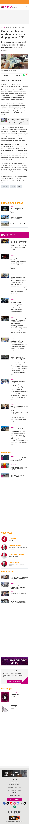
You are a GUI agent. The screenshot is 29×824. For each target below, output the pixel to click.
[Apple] (25, 803)
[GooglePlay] (14, 807)
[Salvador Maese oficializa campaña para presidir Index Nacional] (5, 285)
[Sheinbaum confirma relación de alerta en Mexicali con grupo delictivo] (5, 577)
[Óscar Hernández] (4, 564)
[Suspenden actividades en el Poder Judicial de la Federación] (5, 601)
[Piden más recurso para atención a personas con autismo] (5, 263)
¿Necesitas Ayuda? (14, 799)
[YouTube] (11, 803)
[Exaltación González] (4, 547)
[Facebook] (4, 803)
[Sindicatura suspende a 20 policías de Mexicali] (5, 306)
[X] (7, 803)
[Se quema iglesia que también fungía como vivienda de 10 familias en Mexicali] (5, 326)
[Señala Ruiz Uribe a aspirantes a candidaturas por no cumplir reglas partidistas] (5, 245)
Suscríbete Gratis (14, 681)
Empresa (4, 186)
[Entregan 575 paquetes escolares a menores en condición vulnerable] (5, 345)
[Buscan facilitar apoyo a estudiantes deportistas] (5, 217)
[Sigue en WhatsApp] (24, 75)
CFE (19, 186)
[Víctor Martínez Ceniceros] (4, 555)
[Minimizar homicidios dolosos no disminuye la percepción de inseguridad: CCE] (5, 594)
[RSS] (21, 803)
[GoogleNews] (18, 803)
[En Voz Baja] (4, 539)
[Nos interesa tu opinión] (14, 773)
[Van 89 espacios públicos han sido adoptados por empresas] (5, 223)
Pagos (13, 186)
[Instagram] (14, 803)
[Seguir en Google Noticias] (26, 75)
